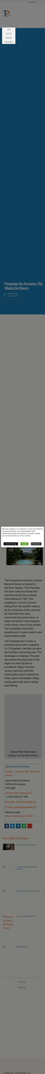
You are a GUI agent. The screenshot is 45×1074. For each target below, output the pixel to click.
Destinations (8, 37)
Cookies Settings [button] (10, 544)
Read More (36, 544)
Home (8, 29)
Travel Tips (9, 33)
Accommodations (8, 41)
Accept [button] (24, 544)
